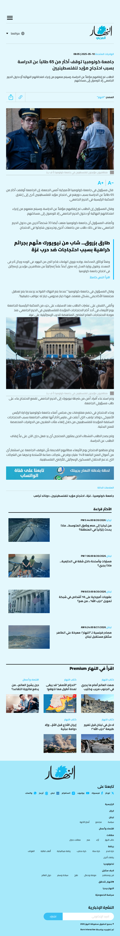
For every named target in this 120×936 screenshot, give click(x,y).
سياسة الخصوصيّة (104, 895)
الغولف (31, 851)
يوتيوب (81, 793)
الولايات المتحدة (104, 54)
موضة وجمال (90, 875)
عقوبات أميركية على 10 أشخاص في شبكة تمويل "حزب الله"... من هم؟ (85, 599)
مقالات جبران (75, 840)
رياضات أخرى (108, 857)
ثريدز (41, 793)
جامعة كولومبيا (103, 495)
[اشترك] (60, 473)
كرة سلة (96, 851)
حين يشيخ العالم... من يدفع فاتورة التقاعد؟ (25, 687)
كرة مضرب (81, 851)
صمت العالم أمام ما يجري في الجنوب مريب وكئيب (97, 687)
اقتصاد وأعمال (30, 679)
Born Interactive (87, 929)
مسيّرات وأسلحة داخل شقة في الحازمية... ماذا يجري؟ (86, 563)
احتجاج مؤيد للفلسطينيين (68, 495)
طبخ (76, 875)
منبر (88, 840)
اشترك (53, 916)
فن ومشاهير (108, 875)
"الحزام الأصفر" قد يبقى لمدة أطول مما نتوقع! (61, 687)
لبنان (109, 556)
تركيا (109, 520)
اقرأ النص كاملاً (100, 277)
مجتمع (98, 822)
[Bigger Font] (101, 183)
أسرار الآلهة (84, 822)
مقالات (110, 835)
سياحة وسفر (62, 875)
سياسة (111, 822)
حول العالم (46, 875)
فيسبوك (96, 793)
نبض (52, 793)
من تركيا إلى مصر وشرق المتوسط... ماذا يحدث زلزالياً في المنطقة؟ (86, 527)
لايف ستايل (108, 870)
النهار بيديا (108, 888)
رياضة (111, 846)
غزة (88, 495)
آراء (97, 840)
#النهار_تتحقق (106, 882)
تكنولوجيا (109, 864)
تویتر (107, 793)
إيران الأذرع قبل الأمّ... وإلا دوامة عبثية (60, 726)
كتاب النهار (108, 679)
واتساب (28, 793)
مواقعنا (15, 33)
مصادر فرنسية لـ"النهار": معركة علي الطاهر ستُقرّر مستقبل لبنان (84, 634)
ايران (111, 811)
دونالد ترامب (41, 495)
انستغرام (66, 793)
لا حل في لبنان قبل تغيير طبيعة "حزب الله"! (99, 726)
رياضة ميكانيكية (64, 851)
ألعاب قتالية (46, 851)
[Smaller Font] (110, 183)
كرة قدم (110, 851)
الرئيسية (109, 804)
